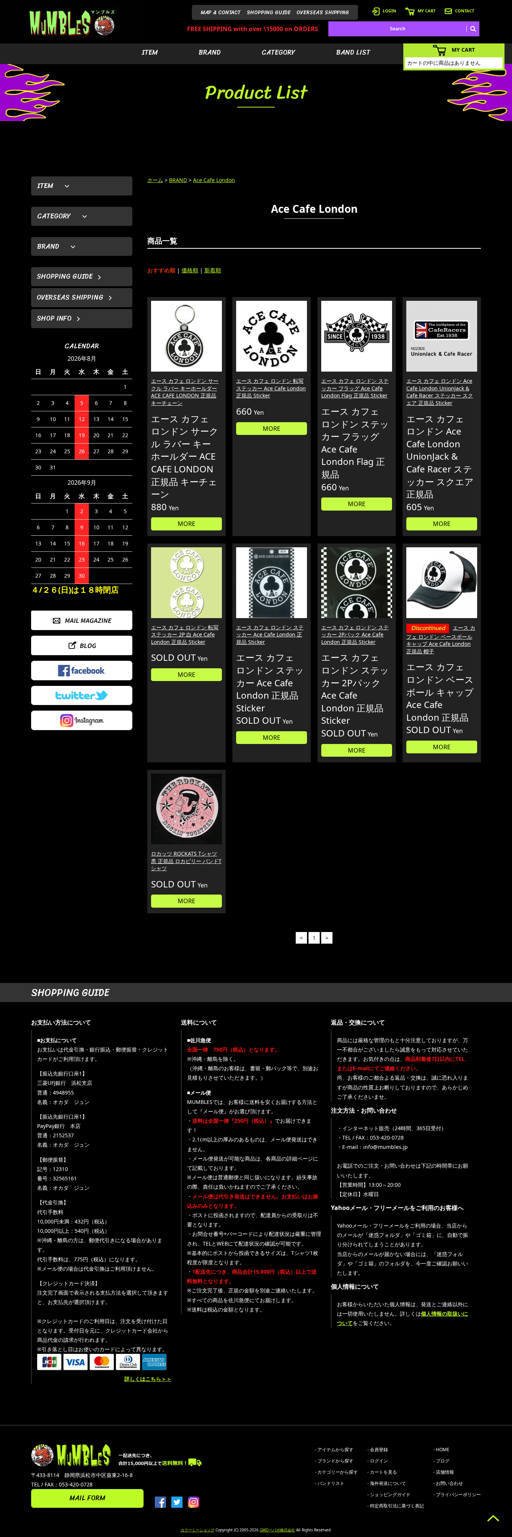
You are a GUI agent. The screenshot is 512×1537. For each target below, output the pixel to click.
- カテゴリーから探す (336, 1472)
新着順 (212, 270)
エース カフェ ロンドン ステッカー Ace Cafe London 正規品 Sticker (270, 634)
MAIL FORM (87, 1498)
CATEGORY (278, 52)
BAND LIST (353, 52)
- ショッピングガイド (388, 1494)
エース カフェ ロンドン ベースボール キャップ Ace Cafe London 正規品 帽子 (440, 639)
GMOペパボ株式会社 (277, 1530)
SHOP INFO (54, 318)
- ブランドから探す (334, 1461)
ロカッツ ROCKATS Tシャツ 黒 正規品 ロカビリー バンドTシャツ (186, 861)
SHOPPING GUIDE (268, 12)
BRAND (210, 52)
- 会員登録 (377, 1449)
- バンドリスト (329, 1483)
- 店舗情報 (443, 1472)
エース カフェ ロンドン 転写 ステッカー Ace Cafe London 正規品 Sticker (271, 388)
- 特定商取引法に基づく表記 (395, 1506)
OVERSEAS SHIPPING (322, 12)
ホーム (155, 180)
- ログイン (377, 1461)
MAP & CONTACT (221, 12)
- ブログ (441, 1461)
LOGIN (389, 10)
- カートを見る (382, 1472)
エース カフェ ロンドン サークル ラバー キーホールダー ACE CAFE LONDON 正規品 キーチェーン (185, 391)
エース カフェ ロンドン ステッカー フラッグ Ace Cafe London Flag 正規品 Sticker (355, 388)
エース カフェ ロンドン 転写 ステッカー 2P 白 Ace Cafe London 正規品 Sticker (185, 634)
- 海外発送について (386, 1483)
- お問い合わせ (448, 1483)
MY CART (427, 10)
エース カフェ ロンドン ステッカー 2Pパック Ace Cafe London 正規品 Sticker (355, 634)
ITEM (150, 52)
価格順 (189, 270)
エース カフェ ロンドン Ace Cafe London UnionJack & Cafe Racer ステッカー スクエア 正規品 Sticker (439, 391)
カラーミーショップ (197, 1530)
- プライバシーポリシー (457, 1494)
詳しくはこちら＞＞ (148, 1378)
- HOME (441, 1449)
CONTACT (464, 10)
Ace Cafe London (214, 180)
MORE (186, 524)
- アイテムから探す (334, 1449)
